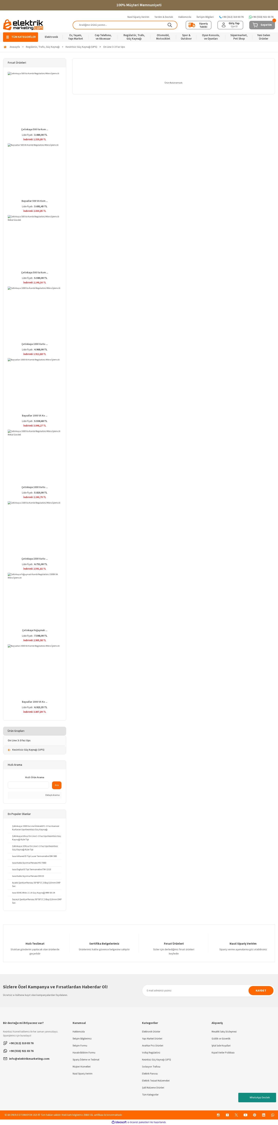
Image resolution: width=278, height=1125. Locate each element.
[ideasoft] (119, 1122)
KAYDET (261, 991)
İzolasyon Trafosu (151, 1066)
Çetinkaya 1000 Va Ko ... (35, 344)
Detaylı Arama (52, 795)
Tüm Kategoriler (150, 1094)
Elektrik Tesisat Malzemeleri (156, 1080)
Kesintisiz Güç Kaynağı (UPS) (156, 1059)
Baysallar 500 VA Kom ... (35, 201)
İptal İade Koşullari (221, 1045)
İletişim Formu (80, 1045)
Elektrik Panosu (150, 1073)
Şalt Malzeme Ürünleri (153, 1087)
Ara (57, 785)
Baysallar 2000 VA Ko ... (34, 702)
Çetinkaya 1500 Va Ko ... (35, 559)
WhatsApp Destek (260, 1097)
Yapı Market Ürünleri (152, 1038)
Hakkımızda (79, 1031)
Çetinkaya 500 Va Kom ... (34, 129)
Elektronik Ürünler (151, 1031)
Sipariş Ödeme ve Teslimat (86, 1059)
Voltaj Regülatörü (151, 1052)
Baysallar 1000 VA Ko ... (34, 415)
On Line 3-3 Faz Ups (114, 47)
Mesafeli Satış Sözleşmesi (224, 1031)
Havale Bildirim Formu (84, 1052)
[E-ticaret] (138, 1122)
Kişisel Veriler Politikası (223, 1052)
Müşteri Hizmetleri (82, 1066)
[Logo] (23, 25)
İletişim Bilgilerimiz (82, 1038)
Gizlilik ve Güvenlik (221, 1038)
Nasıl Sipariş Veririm (82, 1073)
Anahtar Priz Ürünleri (152, 1045)
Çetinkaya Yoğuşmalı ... (34, 630)
